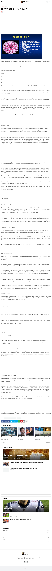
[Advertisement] (26, 23)
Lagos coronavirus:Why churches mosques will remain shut (42, 437)
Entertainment (26, 530)
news (26, 544)
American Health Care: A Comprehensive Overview (6, 437)
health (6, 6)
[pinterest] (27, 562)
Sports (26, 537)
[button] (1, 2)
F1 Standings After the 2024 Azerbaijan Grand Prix (20, 519)
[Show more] (26, 421)
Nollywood (26, 532)
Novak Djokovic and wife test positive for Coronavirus (24, 437)
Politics (26, 535)
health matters (10, 418)
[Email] (24, 421)
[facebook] (25, 562)
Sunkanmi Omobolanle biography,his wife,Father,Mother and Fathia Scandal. (26, 462)
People (15, 418)
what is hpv (19, 418)
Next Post (48, 442)
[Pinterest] (21, 421)
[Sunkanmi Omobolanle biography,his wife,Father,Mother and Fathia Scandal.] (6, 464)
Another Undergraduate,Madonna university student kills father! (23, 468)
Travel (26, 539)
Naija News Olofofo (29, 568)
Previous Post (4, 442)
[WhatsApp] (19, 421)
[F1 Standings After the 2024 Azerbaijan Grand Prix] (6, 521)
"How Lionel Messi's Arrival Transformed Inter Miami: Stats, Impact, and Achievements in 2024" (29, 514)
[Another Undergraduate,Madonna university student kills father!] (6, 470)
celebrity (26, 541)
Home (2, 6)
